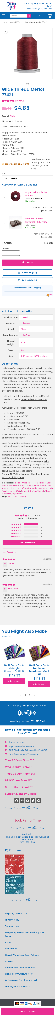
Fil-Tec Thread (20, 483)
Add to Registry (27, 272)
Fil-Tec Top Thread (37, 483)
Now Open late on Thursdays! (23, 754)
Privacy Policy (12, 919)
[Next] (34, 695)
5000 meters (40, 356)
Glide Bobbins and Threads (21, 485)
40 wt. (24, 342)
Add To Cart (27, 262)
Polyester (25, 323)
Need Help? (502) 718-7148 (39, 8)
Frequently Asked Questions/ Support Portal (24, 934)
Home (4, 22)
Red (22, 350)
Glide (12, 116)
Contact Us (11, 948)
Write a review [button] (27, 542)
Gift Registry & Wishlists (17, 986)
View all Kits (7, 636)
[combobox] (18, 16)
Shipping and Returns (16, 913)
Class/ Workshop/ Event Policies (22, 955)
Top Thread (17, 493)
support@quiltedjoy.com (21, 746)
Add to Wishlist (27, 280)
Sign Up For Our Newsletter (18, 973)
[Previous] (20, 695)
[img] (9, 559)
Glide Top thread (39, 488)
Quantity (5, 248)
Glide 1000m (15, 22)
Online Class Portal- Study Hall (21, 980)
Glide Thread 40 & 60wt (20, 488)
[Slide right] (33, 84)
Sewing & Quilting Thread (32, 491)
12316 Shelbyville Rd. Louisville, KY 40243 (28, 750)
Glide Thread (40, 485)
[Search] (29, 16)
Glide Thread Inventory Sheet (20, 967)
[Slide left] (22, 84)
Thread (24, 317)
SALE (18, 491)
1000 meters (27, 356)
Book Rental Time (27, 820)
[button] (50, 16)
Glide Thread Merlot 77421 (35, 22)
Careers (9, 961)
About (8, 942)
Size (4, 173)
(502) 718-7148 (16, 742)
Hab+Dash (26, 335)
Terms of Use (12, 926)
